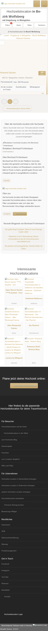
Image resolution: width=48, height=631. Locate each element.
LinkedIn (6, 180)
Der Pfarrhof (34, 325)
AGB (3, 531)
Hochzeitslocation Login (13, 614)
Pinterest (4, 583)
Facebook (5, 564)
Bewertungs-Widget (9, 511)
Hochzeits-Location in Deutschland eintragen (18, 479)
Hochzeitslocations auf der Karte (14, 427)
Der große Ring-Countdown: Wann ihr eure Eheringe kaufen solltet (23, 231)
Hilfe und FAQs (7, 466)
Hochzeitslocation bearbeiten (12, 498)
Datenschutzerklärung (10, 538)
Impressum (5, 525)
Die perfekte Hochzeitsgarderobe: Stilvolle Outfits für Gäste (23, 247)
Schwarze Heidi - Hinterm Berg (34, 348)
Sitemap (4, 544)
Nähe (29, 25)
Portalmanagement (8, 551)
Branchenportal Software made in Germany (16, 625)
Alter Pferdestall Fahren (14, 326)
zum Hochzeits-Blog (9, 440)
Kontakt (7, 597)
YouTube (4, 577)
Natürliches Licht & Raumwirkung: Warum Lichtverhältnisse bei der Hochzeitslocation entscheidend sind (23, 239)
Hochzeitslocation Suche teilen (18, 108)
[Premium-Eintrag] (43, 272)
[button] (4, 101)
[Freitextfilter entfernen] (36, 3)
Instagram (5, 570)
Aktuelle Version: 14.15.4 (9, 629)
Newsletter (5, 590)
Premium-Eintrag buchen (14, 505)
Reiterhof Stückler (8, 73)
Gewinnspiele (6, 446)
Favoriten (5, 453)
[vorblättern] (41, 52)
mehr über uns (20, 214)
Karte (18, 25)
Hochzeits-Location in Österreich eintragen (18, 485)
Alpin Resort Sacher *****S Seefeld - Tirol (14, 291)
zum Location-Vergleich (10, 459)
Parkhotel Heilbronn (34, 298)
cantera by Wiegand (14, 358)
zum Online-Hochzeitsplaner (25, 386)
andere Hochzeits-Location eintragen (15, 492)
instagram (6, 214)
